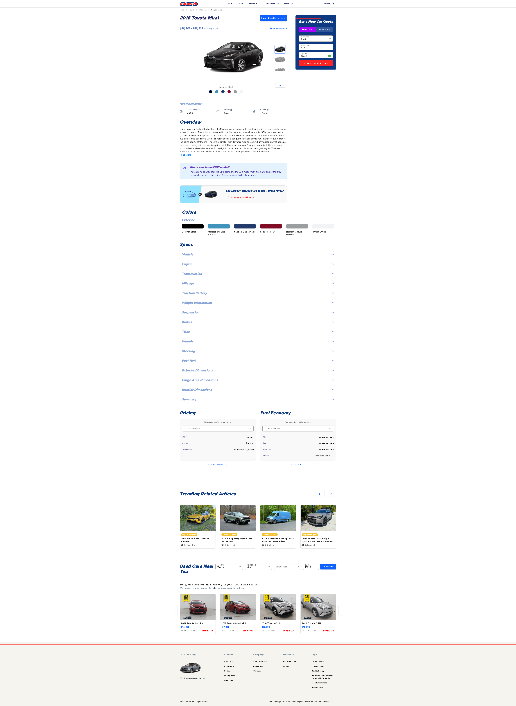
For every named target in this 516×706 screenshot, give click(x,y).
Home (182, 10)
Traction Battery (194, 293)
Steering (188, 351)
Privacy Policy (317, 666)
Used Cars (324, 29)
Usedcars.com (289, 661)
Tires (186, 332)
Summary (189, 399)
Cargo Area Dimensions (200, 380)
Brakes (187, 322)
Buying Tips (229, 675)
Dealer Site (258, 666)
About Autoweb (260, 661)
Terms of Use (317, 661)
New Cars (307, 29)
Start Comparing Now (239, 197)
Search (328, 566)
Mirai (201, 10)
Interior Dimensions (197, 390)
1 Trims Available (276, 28)
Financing (228, 680)
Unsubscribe (317, 687)
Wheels (187, 341)
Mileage (188, 283)
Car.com (286, 666)
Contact (257, 671)
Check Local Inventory (273, 18)
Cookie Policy (317, 671)
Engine (187, 264)
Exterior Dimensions (197, 370)
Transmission (192, 274)
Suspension (190, 312)
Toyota (191, 10)
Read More (185, 154)
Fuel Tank (189, 361)
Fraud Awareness (319, 683)
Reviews (228, 671)
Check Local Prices (316, 63)
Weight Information (197, 303)
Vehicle (187, 254)
